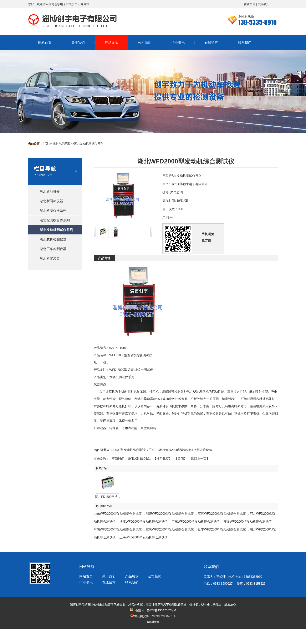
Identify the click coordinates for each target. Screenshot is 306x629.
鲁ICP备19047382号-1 (162, 610)
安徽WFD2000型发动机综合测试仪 (248, 521)
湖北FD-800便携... (107, 496)
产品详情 (104, 258)
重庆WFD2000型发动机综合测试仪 (170, 529)
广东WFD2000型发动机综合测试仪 (196, 521)
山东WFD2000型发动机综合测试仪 (118, 513)
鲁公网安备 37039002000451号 (155, 616)
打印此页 (162, 458)
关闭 (181, 458)
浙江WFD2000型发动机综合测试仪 (143, 521)
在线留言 (249, 4)
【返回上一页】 (199, 458)
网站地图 (153, 622)
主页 (45, 143)
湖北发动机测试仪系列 (88, 143)
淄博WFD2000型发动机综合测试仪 (170, 513)
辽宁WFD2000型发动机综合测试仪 (222, 529)
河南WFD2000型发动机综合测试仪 (118, 529)
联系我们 (264, 4)
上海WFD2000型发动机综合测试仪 (143, 537)
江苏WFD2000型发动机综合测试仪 (222, 513)
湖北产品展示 (61, 143)
